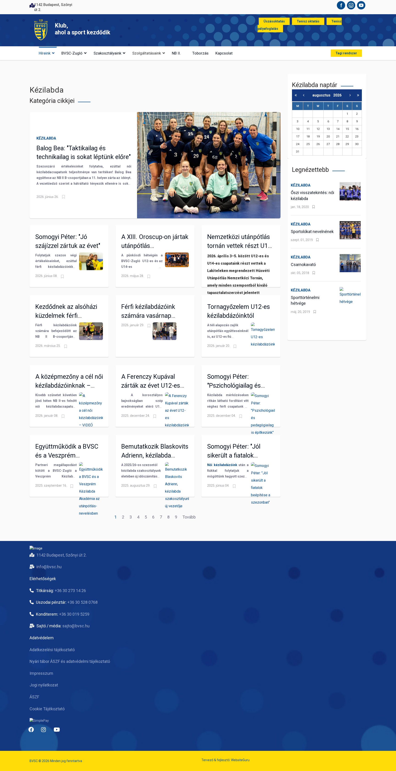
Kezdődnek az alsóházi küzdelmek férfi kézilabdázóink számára (67, 315)
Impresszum (41, 673)
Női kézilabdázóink (222, 465)
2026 (337, 95)
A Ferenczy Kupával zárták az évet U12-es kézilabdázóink (150, 385)
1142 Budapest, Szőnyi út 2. (61, 555)
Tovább (189, 517)
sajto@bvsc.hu (76, 625)
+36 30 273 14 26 (70, 590)
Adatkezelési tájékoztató (52, 649)
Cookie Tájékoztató (47, 708)
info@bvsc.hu (49, 566)
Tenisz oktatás (308, 21)
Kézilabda (46, 138)
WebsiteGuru (240, 760)
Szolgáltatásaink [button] (146, 53)
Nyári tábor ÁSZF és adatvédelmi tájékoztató (70, 661)
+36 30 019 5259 (74, 614)
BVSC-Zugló (71, 53)
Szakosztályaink (107, 53)
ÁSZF (34, 696)
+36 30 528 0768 (82, 602)
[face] (33, 731)
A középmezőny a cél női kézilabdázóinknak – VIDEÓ (69, 385)
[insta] (45, 731)
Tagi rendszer (346, 53)
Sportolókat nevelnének (312, 231)
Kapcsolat (224, 53)
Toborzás (200, 53)
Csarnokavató (303, 264)
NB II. (176, 53)
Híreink (44, 53)
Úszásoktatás (274, 21)
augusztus (322, 95)
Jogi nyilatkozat (44, 685)
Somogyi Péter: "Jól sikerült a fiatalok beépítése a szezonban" (239, 455)
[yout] (58, 731)
